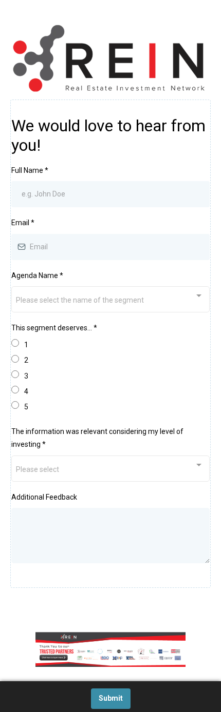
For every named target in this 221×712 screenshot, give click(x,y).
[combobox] (110, 299)
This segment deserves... (54, 328)
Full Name (29, 170)
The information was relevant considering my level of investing (97, 437)
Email (22, 223)
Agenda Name (37, 275)
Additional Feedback (44, 497)
